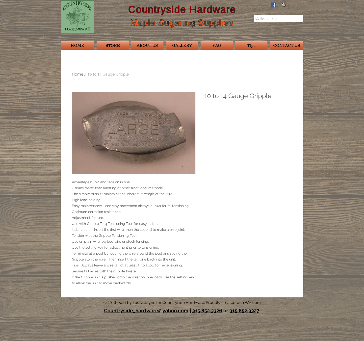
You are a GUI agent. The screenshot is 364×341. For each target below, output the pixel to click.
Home (77, 74)
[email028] (283, 4)
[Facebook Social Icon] (273, 4)
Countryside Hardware (182, 9)
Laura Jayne (144, 302)
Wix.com (253, 302)
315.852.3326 (207, 311)
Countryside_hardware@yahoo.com (146, 311)
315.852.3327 (244, 311)
